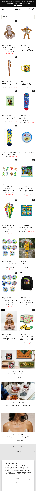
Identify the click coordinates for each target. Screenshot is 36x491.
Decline (17, 482)
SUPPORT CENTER (18, 456)
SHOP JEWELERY (18, 440)
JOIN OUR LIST (18, 446)
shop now (18, 377)
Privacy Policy (21, 473)
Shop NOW (18, 409)
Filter (7, 17)
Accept (17, 478)
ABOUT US (18, 451)
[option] (18, 3)
